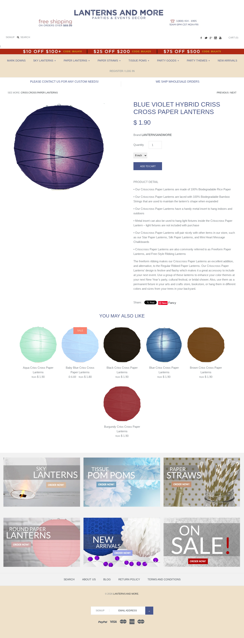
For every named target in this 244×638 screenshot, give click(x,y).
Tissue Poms (138, 60)
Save (164, 302)
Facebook (201, 38)
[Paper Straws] (202, 506)
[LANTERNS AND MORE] (122, 6)
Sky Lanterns (44, 60)
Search (69, 579)
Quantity (138, 144)
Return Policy (129, 579)
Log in (130, 71)
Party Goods (168, 60)
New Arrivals (227, 60)
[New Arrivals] (121, 566)
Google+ (211, 38)
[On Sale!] (202, 566)
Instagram (215, 38)
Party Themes (198, 60)
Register (116, 71)
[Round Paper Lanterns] (41, 566)
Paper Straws (109, 60)
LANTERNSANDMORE (157, 134)
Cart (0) (233, 37)
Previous (223, 92)
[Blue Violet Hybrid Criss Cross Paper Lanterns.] (59, 102)
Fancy (172, 302)
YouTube (220, 38)
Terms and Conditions (164, 579)
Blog (107, 579)
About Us (89, 579)
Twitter (206, 38)
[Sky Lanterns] (41, 506)
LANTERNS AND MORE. (126, 594)
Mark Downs (16, 60)
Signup (10, 37)
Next (233, 92)
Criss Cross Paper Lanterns (39, 92)
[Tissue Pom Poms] (121, 506)
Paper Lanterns (77, 60)
